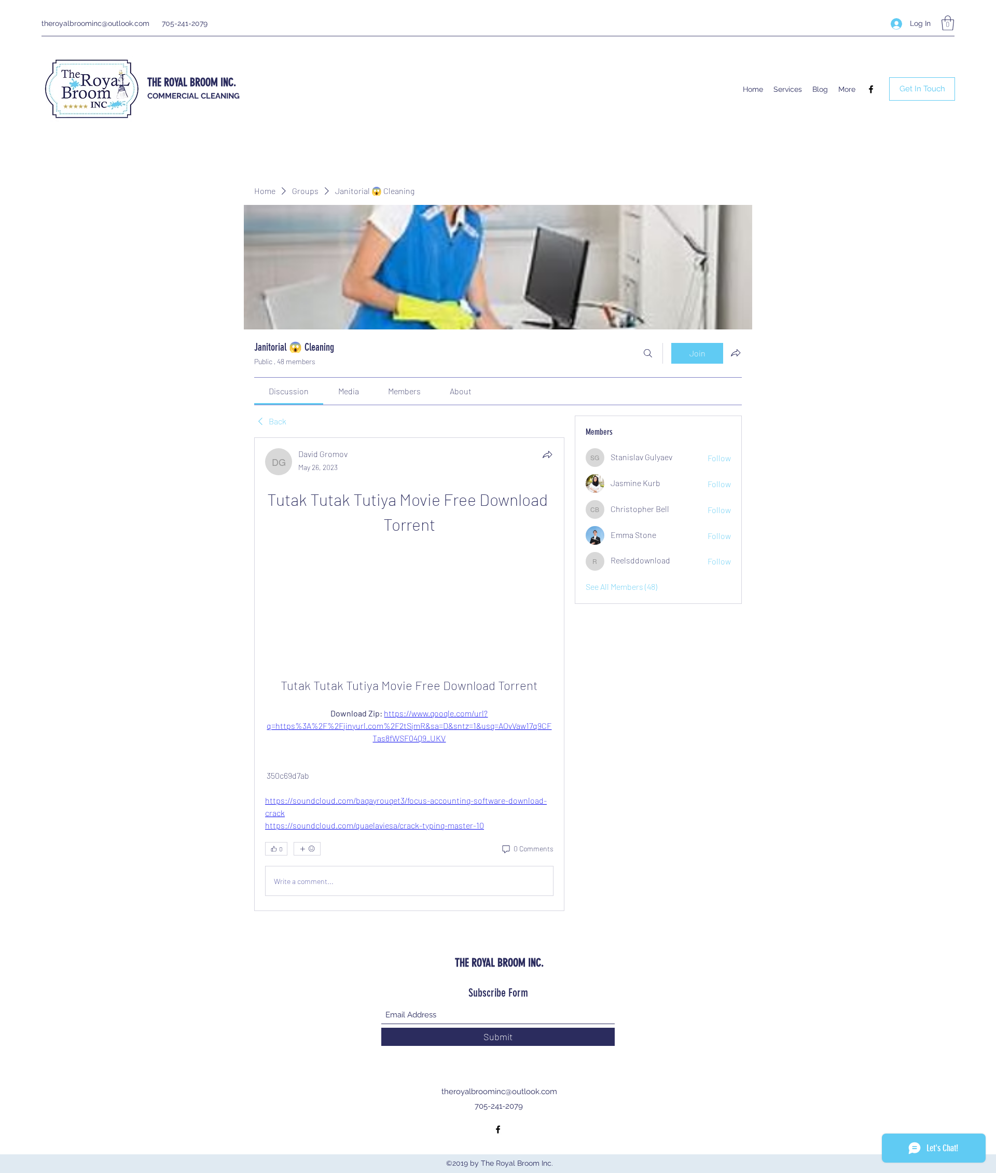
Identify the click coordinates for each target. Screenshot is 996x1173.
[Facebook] (871, 89)
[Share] (547, 454)
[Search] (648, 353)
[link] (289, 391)
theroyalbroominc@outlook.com (95, 23)
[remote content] (409, 594)
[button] (948, 23)
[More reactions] (307, 848)
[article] (409, 674)
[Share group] (735, 353)
